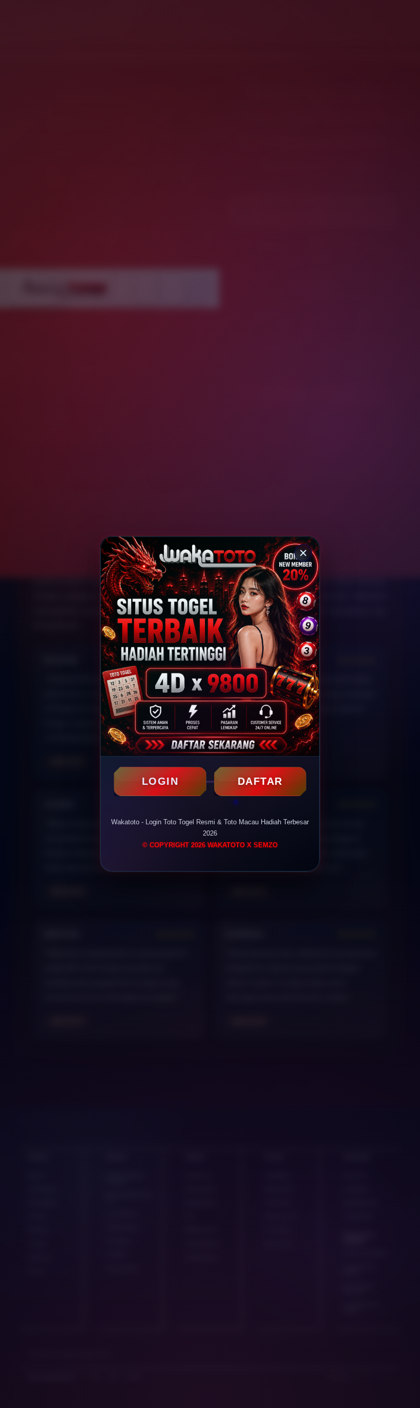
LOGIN (160, 781)
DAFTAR (260, 781)
